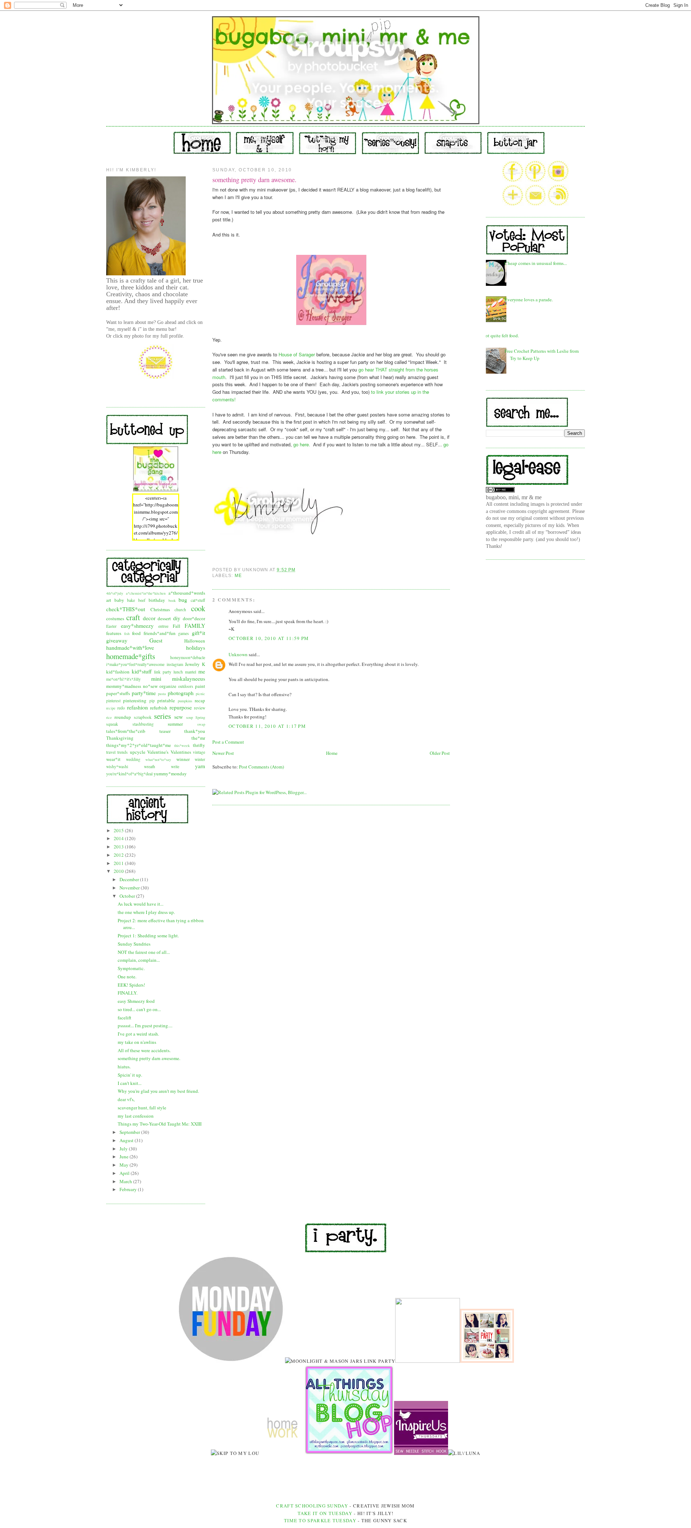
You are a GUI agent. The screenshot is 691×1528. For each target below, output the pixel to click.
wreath (149, 766)
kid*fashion (118, 671)
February (128, 1189)
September (130, 1132)
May (124, 1165)
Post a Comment (228, 742)
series (162, 716)
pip (152, 700)
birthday (157, 600)
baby (119, 600)
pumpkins (185, 700)
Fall (176, 626)
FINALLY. (127, 993)
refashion (137, 707)
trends (122, 752)
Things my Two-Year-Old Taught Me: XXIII (160, 1124)
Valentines (181, 752)
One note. (127, 976)
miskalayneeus (188, 678)
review (199, 708)
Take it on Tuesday (325, 1513)
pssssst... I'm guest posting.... (145, 1025)
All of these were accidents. (144, 1050)
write (175, 766)
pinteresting (134, 700)
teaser (165, 731)
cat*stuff (198, 600)
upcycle (137, 752)
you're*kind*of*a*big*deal (129, 773)
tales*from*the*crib (125, 731)
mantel (190, 672)
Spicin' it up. (130, 1075)
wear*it (113, 759)
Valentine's (157, 752)
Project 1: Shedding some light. (148, 935)
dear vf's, (126, 1099)
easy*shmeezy (137, 625)
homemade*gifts (130, 656)
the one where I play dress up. (146, 912)
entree (163, 626)
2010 (119, 871)
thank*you (194, 731)
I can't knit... (129, 1083)
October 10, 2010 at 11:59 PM (269, 638)
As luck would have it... (140, 904)
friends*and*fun (160, 633)
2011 (119, 863)
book (172, 600)
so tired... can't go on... (139, 1009)
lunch (178, 672)
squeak (112, 724)
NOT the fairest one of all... (144, 952)
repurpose (181, 707)
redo (121, 708)
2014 (119, 838)
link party (162, 672)
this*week (182, 745)
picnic (200, 693)
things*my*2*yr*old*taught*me (138, 745)
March (126, 1181)
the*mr (198, 738)
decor (149, 618)
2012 (119, 855)
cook (198, 608)
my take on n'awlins (137, 1042)
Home (332, 753)
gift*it (198, 632)
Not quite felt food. (500, 335)
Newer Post (223, 753)
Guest (155, 640)
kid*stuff (142, 671)
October (127, 896)
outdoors (185, 686)
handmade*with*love (130, 647)
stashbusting (143, 724)
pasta (162, 693)
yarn (200, 766)
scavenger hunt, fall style (142, 1107)
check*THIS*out (125, 609)
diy (176, 618)
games (183, 633)
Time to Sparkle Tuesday (321, 1520)
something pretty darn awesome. (149, 1058)
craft (133, 617)
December (129, 879)
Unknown (238, 654)
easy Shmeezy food (136, 1001)
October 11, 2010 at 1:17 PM (267, 726)
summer (175, 724)
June (124, 1156)
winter (200, 759)
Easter (111, 626)
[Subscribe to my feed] (558, 204)
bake (131, 600)
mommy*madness (123, 686)
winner (183, 759)
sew (178, 716)
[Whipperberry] (487, 1361)
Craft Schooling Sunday (312, 1505)
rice (109, 717)
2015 (119, 830)
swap (201, 724)
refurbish (158, 707)
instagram (175, 664)
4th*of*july (114, 593)
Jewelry (192, 664)
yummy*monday (170, 773)
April (125, 1173)
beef (141, 600)
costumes (115, 618)
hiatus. (124, 1066)
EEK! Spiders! (131, 985)
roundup (122, 717)
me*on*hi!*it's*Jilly (123, 679)
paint (200, 686)
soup (189, 717)
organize (167, 686)
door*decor (194, 618)
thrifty (199, 745)
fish (127, 633)
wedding (133, 759)
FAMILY (195, 625)
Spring (200, 717)
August (127, 1140)
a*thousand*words (186, 593)
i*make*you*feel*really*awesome (135, 664)
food (136, 633)
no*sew (150, 686)
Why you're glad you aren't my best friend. (158, 1091)
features (113, 633)
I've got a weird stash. (138, 1034)
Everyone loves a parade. (529, 299)
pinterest (113, 700)
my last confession (136, 1116)
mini (156, 678)
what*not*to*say (158, 759)
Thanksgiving (120, 738)
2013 (119, 846)
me (201, 671)
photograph (181, 693)
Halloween (194, 640)
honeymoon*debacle (187, 657)
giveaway (116, 640)
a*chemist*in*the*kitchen (146, 593)
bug (183, 599)
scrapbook (143, 717)
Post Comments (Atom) (261, 766)
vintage (199, 752)
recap (200, 700)
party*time (144, 693)
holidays (195, 647)
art (108, 600)
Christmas (160, 609)
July (124, 1148)
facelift (124, 1017)
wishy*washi (117, 766)
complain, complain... (139, 960)
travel (111, 752)
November (130, 887)
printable (166, 700)
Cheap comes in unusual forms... (536, 263)
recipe (111, 708)
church (180, 609)
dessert (164, 618)
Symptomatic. (131, 968)
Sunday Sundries (134, 944)
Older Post (440, 753)
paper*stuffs (118, 693)
